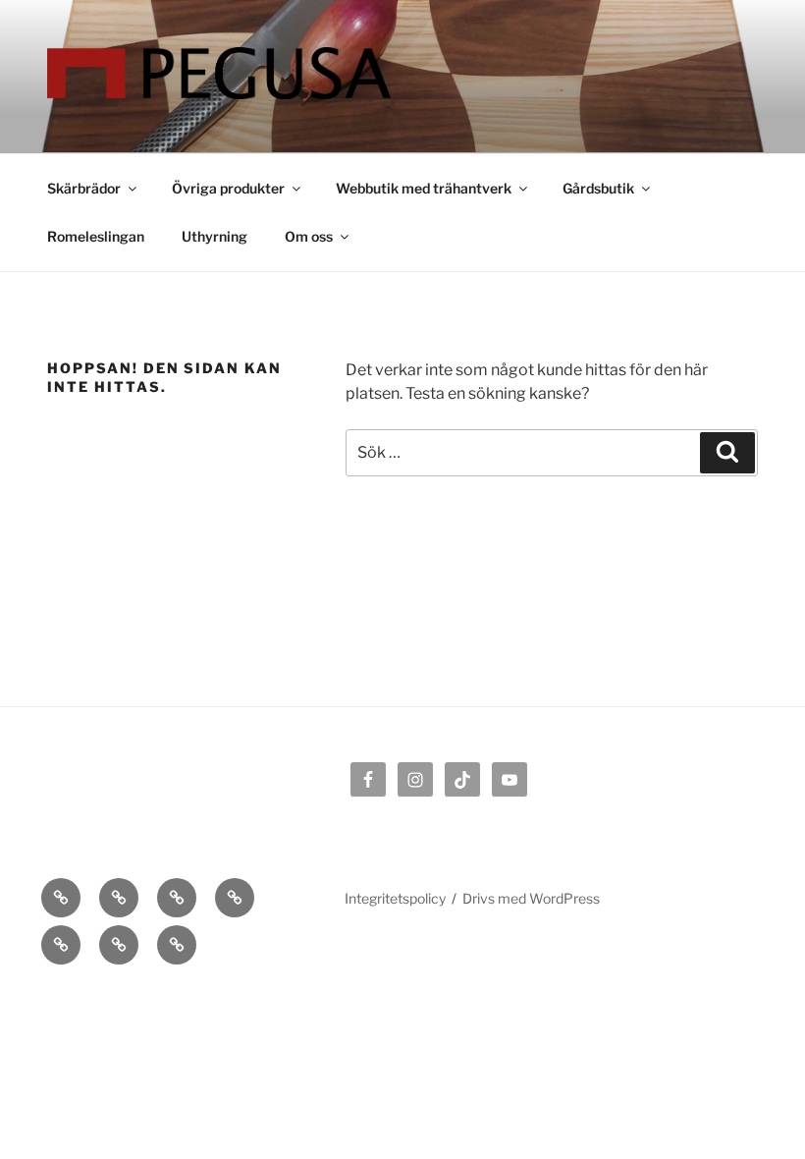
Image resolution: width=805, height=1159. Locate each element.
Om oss (309, 236)
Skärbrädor (84, 188)
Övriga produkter (228, 188)
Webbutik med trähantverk (423, 188)
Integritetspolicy (395, 898)
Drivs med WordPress (531, 898)
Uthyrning (214, 236)
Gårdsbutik (598, 188)
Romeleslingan (95, 236)
